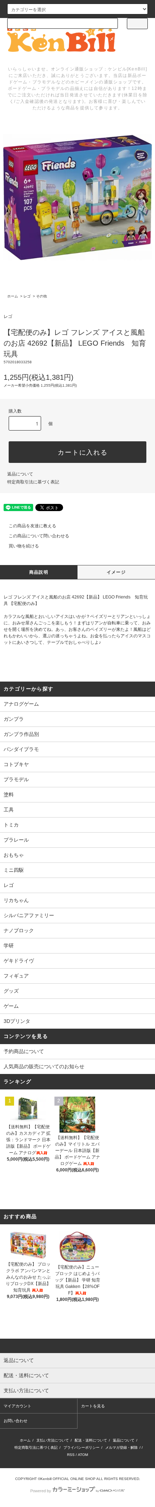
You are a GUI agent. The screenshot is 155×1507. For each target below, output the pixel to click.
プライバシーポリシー (81, 1447)
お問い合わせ (15, 1421)
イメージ (116, 572)
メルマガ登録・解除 (121, 1447)
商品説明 (38, 572)
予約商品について (24, 1051)
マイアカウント (17, 1406)
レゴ (27, 296)
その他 (41, 296)
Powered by (40, 1491)
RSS (71, 1455)
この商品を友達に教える (32, 525)
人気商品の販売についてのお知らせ (44, 1066)
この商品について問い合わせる (39, 535)
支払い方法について (52, 1440)
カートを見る (93, 1406)
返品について (20, 474)
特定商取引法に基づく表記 (33, 481)
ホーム (12, 296)
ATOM (83, 1455)
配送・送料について (91, 1440)
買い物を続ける (24, 545)
